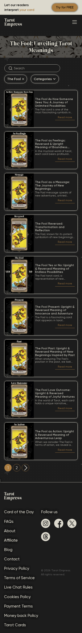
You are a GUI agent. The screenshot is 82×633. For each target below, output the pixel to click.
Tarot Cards (15, 624)
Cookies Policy (17, 596)
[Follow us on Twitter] (71, 523)
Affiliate (11, 540)
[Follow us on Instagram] (45, 523)
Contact (12, 559)
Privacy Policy (16, 568)
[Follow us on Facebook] (58, 523)
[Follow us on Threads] (45, 536)
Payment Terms (18, 606)
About (9, 530)
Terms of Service (19, 577)
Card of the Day (19, 511)
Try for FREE (65, 7)
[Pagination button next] (25, 467)
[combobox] (15, 79)
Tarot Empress (13, 22)
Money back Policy (21, 615)
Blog (8, 549)
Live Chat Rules (18, 587)
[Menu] (75, 22)
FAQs (9, 521)
